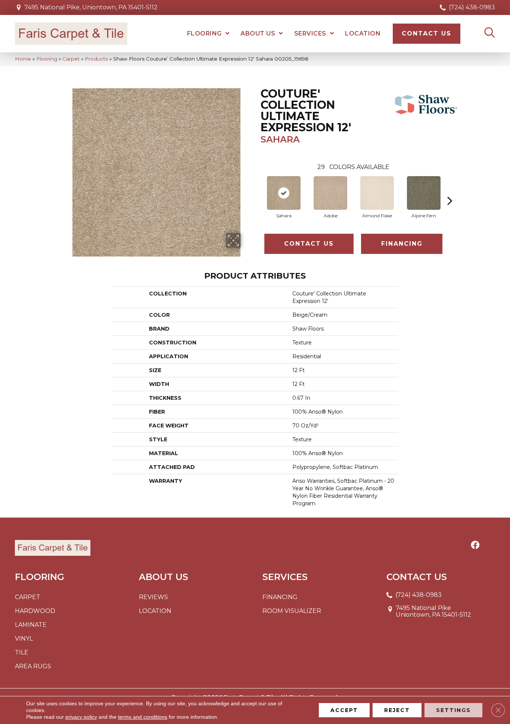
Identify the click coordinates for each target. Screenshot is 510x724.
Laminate (31, 624)
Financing (402, 243)
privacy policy (81, 717)
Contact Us (309, 243)
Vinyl (24, 638)
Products (96, 59)
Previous (256, 189)
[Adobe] (330, 193)
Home (23, 59)
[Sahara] (283, 193)
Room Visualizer (291, 610)
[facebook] (475, 545)
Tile (21, 652)
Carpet (71, 59)
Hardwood (35, 610)
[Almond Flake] (377, 193)
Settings (453, 710)
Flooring (46, 59)
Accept (344, 710)
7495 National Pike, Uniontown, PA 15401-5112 (91, 7)
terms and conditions (142, 717)
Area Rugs (33, 666)
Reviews (153, 597)
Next (449, 189)
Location (155, 610)
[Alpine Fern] (423, 193)
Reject (397, 710)
